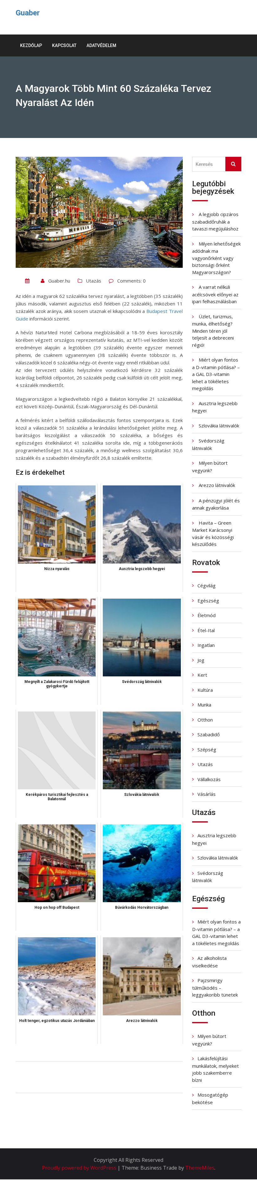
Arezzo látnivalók (217, 485)
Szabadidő (208, 734)
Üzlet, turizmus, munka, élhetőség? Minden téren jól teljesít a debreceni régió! (213, 330)
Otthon (205, 720)
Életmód (206, 615)
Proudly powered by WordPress (80, 1167)
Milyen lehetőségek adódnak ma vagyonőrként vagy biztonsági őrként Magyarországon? (216, 258)
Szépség (206, 749)
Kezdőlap (31, 45)
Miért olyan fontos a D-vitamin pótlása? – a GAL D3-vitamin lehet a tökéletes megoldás (216, 374)
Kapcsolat (64, 45)
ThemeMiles (199, 1167)
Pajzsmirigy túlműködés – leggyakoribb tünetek (215, 987)
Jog (200, 660)
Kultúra (205, 690)
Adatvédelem (101, 45)
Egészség (208, 600)
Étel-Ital (206, 630)
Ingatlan (206, 645)
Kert (202, 675)
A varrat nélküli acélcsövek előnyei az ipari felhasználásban (215, 294)
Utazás (93, 281)
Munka (204, 704)
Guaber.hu (59, 281)
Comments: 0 (131, 281)
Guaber (28, 12)
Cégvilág (206, 585)
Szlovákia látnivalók (219, 425)
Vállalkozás (209, 779)
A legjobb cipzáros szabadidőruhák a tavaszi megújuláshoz (215, 221)
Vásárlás (206, 794)
